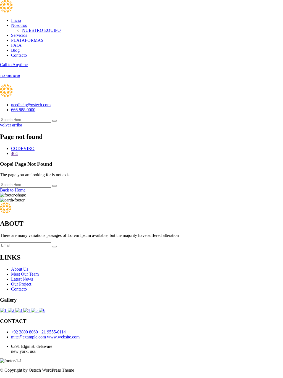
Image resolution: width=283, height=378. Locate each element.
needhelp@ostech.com (31, 104)
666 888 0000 (23, 109)
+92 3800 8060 (24, 332)
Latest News (22, 279)
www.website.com (63, 337)
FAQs (16, 45)
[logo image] (19, 95)
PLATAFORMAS (27, 40)
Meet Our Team (25, 274)
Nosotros (19, 25)
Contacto (19, 55)
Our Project (21, 284)
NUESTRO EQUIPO (41, 30)
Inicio (16, 20)
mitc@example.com (28, 337)
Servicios (19, 35)
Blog (15, 50)
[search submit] (54, 121)
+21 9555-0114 (52, 332)
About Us (19, 269)
